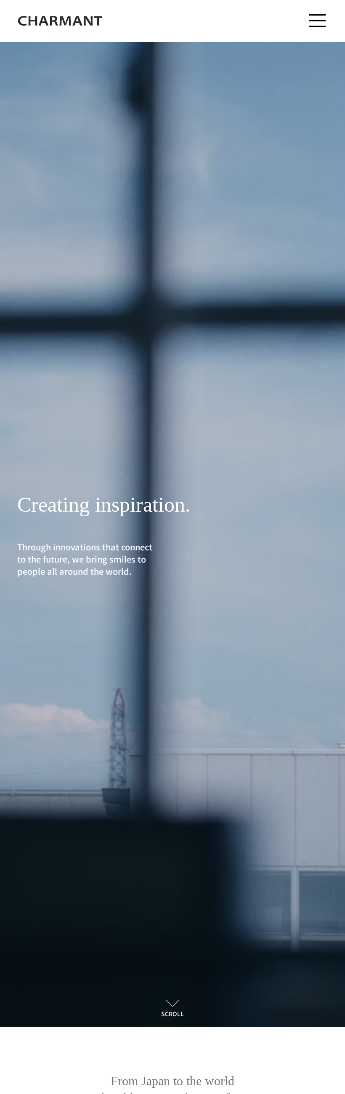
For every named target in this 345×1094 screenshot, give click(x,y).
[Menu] (317, 20)
